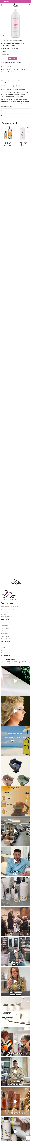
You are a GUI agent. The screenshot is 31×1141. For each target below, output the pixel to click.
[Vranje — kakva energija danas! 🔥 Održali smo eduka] (15, 891)
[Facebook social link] (4, 72)
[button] (28, 130)
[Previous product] (25, 40)
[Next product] (29, 40)
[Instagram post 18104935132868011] (15, 921)
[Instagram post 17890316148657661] (15, 741)
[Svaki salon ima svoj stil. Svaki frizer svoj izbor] (15, 861)
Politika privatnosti (5, 636)
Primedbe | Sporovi (5, 638)
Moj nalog (3, 650)
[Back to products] (27, 40)
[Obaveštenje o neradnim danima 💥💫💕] (15, 1011)
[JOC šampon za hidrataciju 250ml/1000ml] (8, 133)
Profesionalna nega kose (11, 40)
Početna (3, 40)
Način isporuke (4, 631)
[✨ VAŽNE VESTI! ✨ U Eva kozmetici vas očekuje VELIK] (15, 831)
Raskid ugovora (4, 633)
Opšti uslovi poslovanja (6, 623)
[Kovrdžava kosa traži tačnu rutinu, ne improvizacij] (15, 1041)
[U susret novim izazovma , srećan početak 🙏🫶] (15, 1101)
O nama (3, 647)
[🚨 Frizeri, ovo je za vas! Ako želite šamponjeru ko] (15, 1071)
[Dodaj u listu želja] (13, 127)
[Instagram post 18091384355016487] (15, 801)
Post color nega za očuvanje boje (13, 69)
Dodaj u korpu (12, 58)
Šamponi (20, 40)
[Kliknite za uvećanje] (3, 35)
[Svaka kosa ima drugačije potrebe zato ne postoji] (15, 981)
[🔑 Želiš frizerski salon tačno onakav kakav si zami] (15, 951)
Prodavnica (3, 645)
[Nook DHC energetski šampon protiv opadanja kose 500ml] (23, 133)
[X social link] (6, 72)
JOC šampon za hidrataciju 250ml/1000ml (8, 142)
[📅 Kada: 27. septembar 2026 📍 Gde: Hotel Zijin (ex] (15, 681)
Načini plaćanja (4, 625)
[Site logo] (15, 4)
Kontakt (3, 652)
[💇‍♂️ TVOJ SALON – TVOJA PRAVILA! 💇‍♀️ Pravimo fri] (15, 771)
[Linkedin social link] (10, 72)
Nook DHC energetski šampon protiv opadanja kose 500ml (22, 142)
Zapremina (3, 51)
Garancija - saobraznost (6, 628)
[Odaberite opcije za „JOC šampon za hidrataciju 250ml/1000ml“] (13, 130)
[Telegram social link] (12, 72)
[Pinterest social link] (8, 72)
